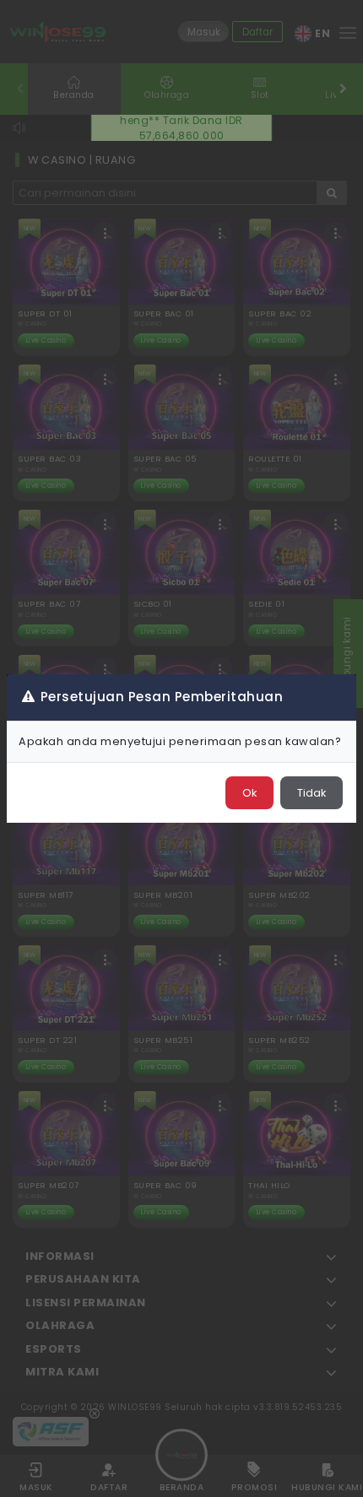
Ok (249, 793)
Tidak (311, 793)
